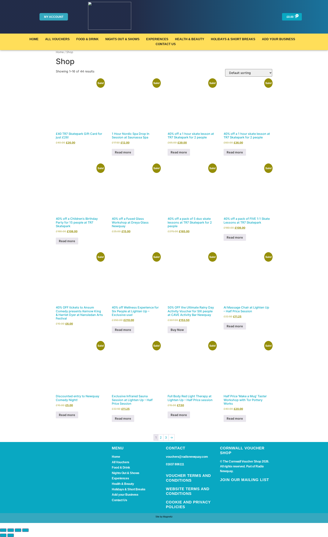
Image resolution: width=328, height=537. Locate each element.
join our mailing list (244, 480)
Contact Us (166, 44)
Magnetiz (168, 516)
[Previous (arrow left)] (3, 535)
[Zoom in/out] (3, 530)
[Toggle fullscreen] (10, 530)
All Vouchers (57, 39)
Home (34, 39)
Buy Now (177, 330)
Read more (123, 152)
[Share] (18, 530)
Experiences (157, 39)
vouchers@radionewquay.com (187, 456)
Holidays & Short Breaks (233, 39)
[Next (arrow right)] (10, 535)
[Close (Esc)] (25, 530)
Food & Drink (87, 39)
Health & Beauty (189, 39)
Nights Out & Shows (122, 39)
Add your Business (278, 39)
